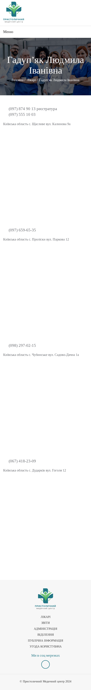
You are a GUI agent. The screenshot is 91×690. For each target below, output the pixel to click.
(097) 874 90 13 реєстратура (32, 109)
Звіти (45, 622)
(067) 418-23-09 (22, 461)
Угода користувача (46, 646)
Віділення (45, 634)
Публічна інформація (45, 640)
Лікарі (46, 617)
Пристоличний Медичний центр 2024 (47, 681)
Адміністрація (45, 628)
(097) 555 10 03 (22, 114)
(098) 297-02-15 (22, 345)
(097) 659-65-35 (22, 230)
